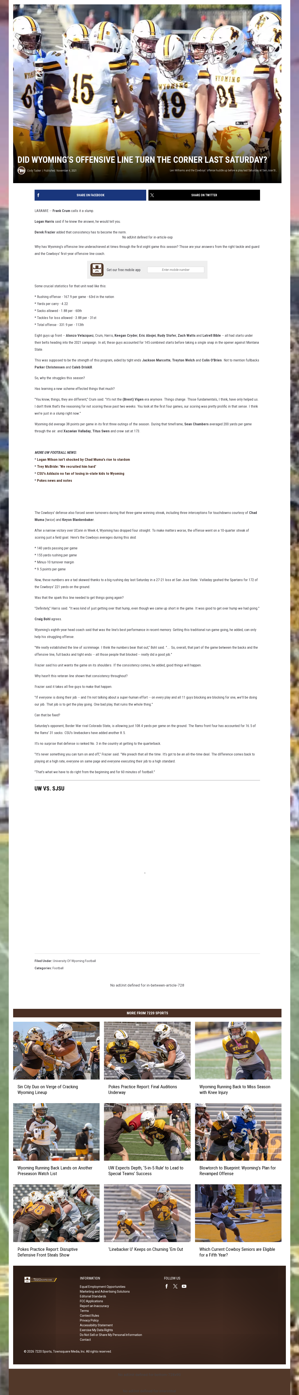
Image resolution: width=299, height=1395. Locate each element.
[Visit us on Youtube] (185, 1286)
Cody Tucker (34, 170)
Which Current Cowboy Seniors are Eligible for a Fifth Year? (237, 1252)
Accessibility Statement (96, 1325)
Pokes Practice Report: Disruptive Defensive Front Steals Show (48, 1252)
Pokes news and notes (54, 480)
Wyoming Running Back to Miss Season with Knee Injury (234, 1089)
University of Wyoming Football (74, 961)
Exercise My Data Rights (96, 1330)
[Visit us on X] (177, 1286)
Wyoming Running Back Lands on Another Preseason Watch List (55, 1170)
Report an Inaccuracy (94, 1306)
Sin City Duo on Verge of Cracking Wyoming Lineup (48, 1089)
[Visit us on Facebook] (168, 1286)
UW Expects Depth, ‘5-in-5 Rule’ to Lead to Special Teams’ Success (145, 1170)
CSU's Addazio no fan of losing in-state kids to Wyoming (80, 473)
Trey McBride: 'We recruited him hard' (66, 466)
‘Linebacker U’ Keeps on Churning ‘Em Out (145, 1249)
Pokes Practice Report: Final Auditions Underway (142, 1089)
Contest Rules (89, 1315)
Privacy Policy (89, 1320)
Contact (85, 1339)
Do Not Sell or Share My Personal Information (111, 1335)
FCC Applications (91, 1301)
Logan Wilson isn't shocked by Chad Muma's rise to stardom (83, 459)
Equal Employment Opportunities (102, 1286)
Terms (84, 1311)
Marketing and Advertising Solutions (105, 1291)
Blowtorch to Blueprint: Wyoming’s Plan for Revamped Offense (237, 1170)
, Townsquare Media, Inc (68, 1351)
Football (58, 968)
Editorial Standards (93, 1296)
